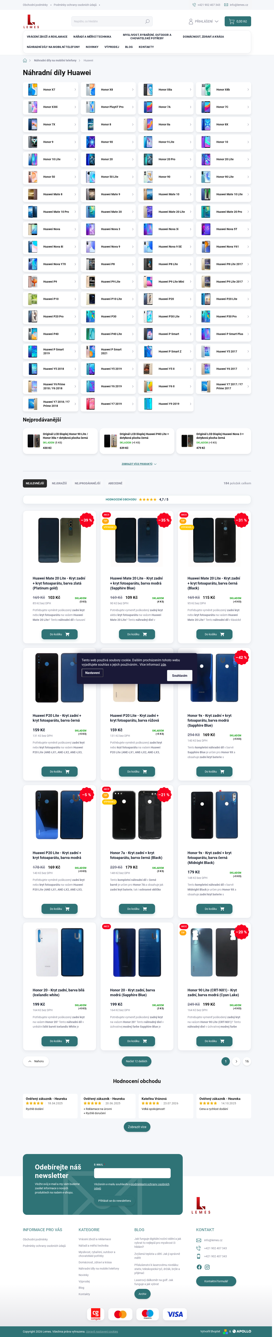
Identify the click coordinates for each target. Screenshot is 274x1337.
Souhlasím (179, 676)
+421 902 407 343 (215, 1248)
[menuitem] (47, 36)
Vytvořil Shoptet (210, 1331)
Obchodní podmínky (35, 4)
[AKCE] (137, 954)
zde (163, 664)
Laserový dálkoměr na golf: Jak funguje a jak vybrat (153, 1282)
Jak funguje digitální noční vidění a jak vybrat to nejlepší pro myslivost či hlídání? (157, 1242)
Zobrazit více (137, 1127)
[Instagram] (207, 1266)
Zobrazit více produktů (137, 464)
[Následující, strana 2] (236, 1061)
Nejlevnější (35, 483)
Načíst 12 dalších (136, 1061)
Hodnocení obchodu (137, 1081)
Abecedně (115, 483)
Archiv (142, 1294)
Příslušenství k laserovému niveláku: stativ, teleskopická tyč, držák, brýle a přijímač (157, 1268)
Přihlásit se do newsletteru (114, 1200)
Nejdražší (59, 483)
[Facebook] (199, 1266)
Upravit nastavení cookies (102, 1331)
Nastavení (92, 673)
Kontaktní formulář (216, 1281)
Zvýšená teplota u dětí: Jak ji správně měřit (157, 1256)
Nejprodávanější (87, 483)
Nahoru (39, 1061)
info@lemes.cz (213, 1240)
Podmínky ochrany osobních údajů (75, 4)
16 (247, 1061)
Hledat (147, 21)
